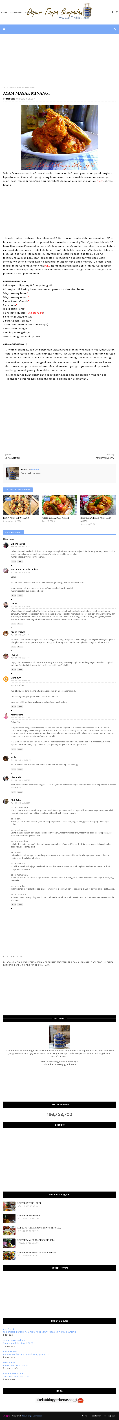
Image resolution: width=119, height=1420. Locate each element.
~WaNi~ (15, 655)
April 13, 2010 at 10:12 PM (21, 780)
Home (5, 87)
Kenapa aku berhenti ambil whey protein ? (26, 1354)
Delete (20, 561)
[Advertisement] (59, 59)
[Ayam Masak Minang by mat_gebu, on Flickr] (59, 169)
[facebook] (112, 12)
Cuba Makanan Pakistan (16, 1376)
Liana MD (16, 777)
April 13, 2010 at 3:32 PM (20, 607)
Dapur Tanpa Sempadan (32, 1416)
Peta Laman (96, 1416)
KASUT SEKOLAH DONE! (15, 1365)
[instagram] (116, 12)
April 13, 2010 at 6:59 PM (20, 658)
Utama (84, 1416)
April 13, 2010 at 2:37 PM (20, 572)
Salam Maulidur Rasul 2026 (18, 1343)
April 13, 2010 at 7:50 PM (20, 681)
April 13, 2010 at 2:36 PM (20, 547)
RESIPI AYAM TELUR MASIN (16, 517)
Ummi (14, 603)
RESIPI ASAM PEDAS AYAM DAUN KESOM (95, 519)
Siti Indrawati (18, 543)
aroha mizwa (18, 632)
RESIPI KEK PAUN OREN (28, 1215)
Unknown (16, 677)
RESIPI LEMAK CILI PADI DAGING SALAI (36, 1240)
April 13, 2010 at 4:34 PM (20, 635)
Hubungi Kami (110, 1416)
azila (13, 757)
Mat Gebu (10, 99)
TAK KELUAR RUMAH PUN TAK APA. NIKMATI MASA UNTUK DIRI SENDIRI (40, 1332)
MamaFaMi (17, 714)
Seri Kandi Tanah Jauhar (24, 569)
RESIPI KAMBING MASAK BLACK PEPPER (36, 1252)
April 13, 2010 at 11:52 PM (21, 803)
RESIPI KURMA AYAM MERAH (55, 517)
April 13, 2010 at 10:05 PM (21, 760)
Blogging (6, 1416)
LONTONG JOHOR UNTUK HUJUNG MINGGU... (39, 1227)
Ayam (12, 87)
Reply (14, 561)
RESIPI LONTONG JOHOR (29, 1203)
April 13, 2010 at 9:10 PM (20, 718)
